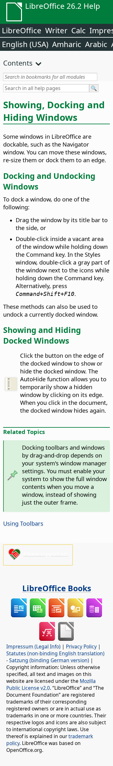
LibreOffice (21, 30)
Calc (78, 30)
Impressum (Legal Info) (33, 646)
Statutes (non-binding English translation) (55, 653)
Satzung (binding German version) (49, 660)
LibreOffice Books (56, 588)
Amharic (66, 44)
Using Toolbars (23, 523)
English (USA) (25, 44)
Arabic (96, 44)
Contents (18, 62)
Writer (56, 30)
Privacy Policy (81, 646)
